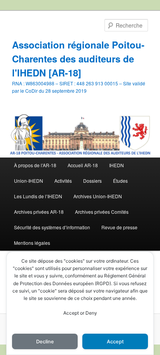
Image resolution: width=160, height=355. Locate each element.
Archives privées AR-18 (39, 211)
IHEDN (116, 165)
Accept (115, 342)
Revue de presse (119, 227)
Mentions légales (32, 242)
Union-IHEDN (28, 180)
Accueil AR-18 (83, 165)
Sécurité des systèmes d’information (52, 227)
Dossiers (92, 180)
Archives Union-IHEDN (97, 196)
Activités (63, 180)
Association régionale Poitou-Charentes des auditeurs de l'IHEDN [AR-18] (78, 58)
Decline (45, 342)
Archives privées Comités (102, 211)
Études (120, 180)
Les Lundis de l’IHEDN (38, 196)
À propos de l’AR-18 (35, 165)
